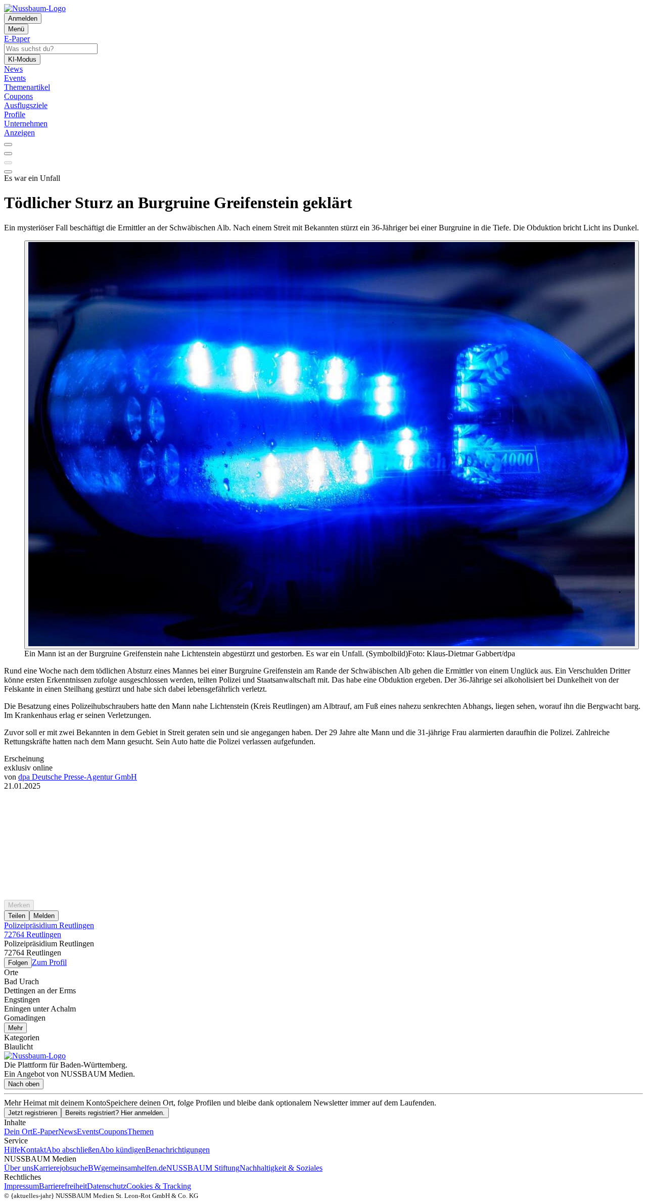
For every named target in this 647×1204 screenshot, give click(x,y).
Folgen (18, 963)
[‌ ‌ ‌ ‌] (323, 809)
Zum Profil (49, 962)
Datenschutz (106, 1186)
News (67, 1131)
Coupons (113, 1131)
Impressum (21, 1186)
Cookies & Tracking (158, 1186)
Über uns (18, 1168)
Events (88, 1131)
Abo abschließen (73, 1149)
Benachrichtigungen (178, 1149)
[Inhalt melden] (8, 171)
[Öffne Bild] (331, 444)
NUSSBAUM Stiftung (203, 1168)
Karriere (46, 1168)
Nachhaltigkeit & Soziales (281, 1168)
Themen (140, 1131)
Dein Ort (18, 1131)
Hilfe (12, 1149)
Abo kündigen (123, 1149)
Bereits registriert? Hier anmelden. (115, 1113)
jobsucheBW (80, 1168)
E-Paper (45, 1131)
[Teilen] (8, 153)
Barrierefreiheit (63, 1186)
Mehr (15, 1028)
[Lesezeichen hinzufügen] (8, 162)
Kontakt (33, 1149)
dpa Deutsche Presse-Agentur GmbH (77, 777)
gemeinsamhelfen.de (133, 1168)
